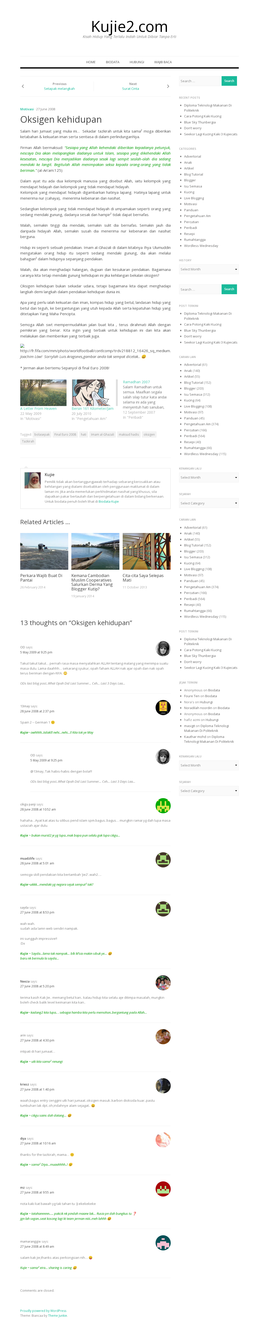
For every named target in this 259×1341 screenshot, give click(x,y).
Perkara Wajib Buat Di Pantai (41, 578)
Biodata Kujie (109, 501)
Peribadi (190, 227)
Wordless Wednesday (201, 245)
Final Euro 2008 (65, 434)
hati (83, 434)
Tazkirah (28, 441)
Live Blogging (194, 198)
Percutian (191, 222)
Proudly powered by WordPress (43, 1311)
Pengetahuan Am (197, 216)
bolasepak (42, 434)
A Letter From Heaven (38, 408)
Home (91, 62)
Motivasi (27, 109)
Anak (188, 162)
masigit (189, 725)
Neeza (25, 981)
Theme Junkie (57, 1315)
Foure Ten (192, 696)
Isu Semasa (193, 186)
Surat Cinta (130, 88)
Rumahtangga (195, 239)
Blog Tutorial (193, 174)
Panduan (191, 210)
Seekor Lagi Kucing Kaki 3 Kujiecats (211, 134)
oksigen (149, 434)
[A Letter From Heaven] (43, 392)
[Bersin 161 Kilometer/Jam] (95, 392)
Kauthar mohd (195, 736)
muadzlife (27, 858)
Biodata (112, 62)
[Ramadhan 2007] (148, 399)
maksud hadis (129, 434)
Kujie (50, 474)
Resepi (189, 233)
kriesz (24, 1084)
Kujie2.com (129, 26)
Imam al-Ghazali (102, 434)
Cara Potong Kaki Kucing (202, 116)
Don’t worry (193, 128)
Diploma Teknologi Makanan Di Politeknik (206, 728)
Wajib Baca (163, 62)
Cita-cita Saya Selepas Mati (143, 578)
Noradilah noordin (198, 708)
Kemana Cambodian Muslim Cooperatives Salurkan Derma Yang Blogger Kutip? (92, 582)
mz (22, 1187)
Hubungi (137, 62)
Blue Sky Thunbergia (200, 122)
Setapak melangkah (59, 88)
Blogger (190, 180)
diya (23, 1138)
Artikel (189, 168)
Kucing (189, 192)
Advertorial (192, 156)
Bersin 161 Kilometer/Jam (93, 408)
